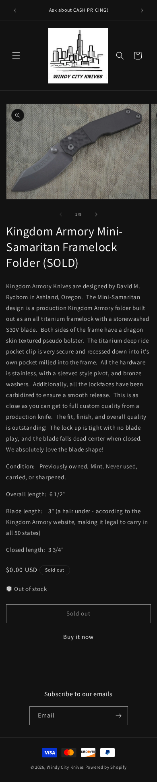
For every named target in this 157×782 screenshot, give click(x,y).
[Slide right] (96, 214)
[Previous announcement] (15, 10)
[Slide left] (61, 214)
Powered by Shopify (106, 767)
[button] (16, 55)
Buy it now (78, 637)
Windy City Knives (65, 767)
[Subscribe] (119, 715)
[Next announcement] (142, 10)
